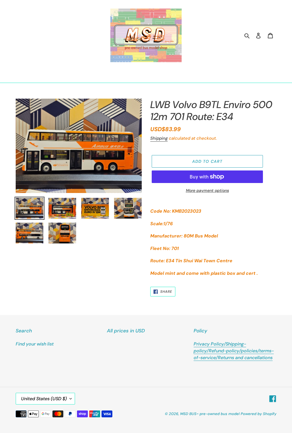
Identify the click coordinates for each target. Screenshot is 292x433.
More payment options (207, 190)
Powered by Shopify (258, 413)
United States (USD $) (44, 399)
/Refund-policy (223, 351)
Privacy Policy (209, 344)
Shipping (159, 138)
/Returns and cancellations (244, 358)
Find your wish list (35, 344)
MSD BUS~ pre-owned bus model (210, 413)
